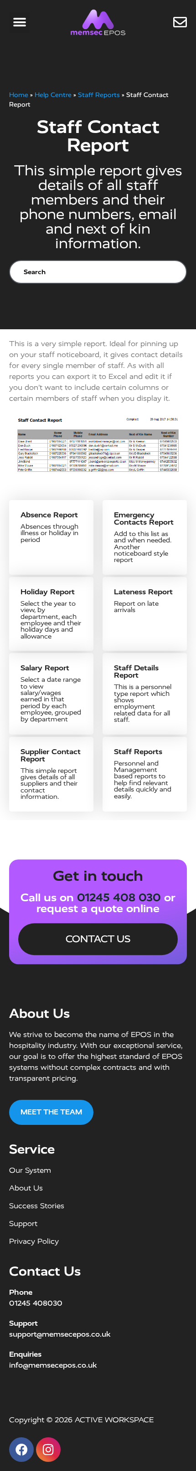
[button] (19, 22)
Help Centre (53, 94)
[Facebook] (21, 1449)
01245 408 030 (119, 897)
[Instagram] (48, 1449)
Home (18, 94)
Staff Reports (99, 94)
